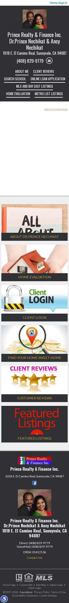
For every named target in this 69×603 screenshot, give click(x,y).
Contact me (34, 557)
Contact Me (25, 585)
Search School (15, 78)
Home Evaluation (18, 93)
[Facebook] (34, 483)
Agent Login (56, 585)
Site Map (41, 585)
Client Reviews (43, 71)
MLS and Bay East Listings (34, 86)
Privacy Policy (42, 592)
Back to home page (56, 109)
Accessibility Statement (25, 595)
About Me (22, 71)
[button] (4, 598)
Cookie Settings (48, 595)
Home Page (9, 585)
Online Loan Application (48, 78)
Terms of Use (58, 592)
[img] (49, 60)
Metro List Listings (49, 93)
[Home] (35, 18)
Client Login (34, 588)
